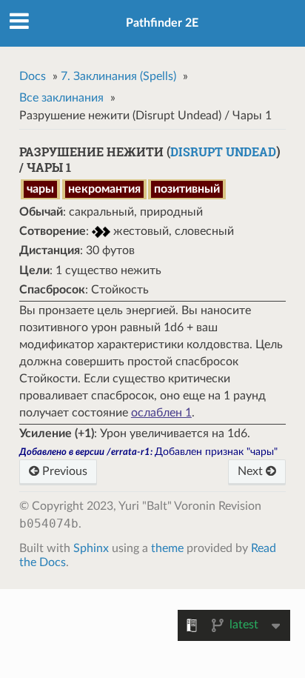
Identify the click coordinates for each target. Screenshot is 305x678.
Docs (32, 76)
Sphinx (91, 548)
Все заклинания (61, 98)
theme (167, 548)
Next (252, 471)
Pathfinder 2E (162, 23)
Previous (63, 471)
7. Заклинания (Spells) (118, 76)
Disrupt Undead (223, 151)
